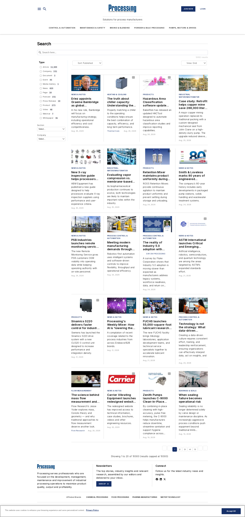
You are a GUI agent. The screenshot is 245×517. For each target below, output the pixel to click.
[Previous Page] (169, 448)
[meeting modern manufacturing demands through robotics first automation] (121, 224)
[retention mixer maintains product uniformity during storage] (157, 156)
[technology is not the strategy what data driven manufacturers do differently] (193, 306)
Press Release (51, 101)
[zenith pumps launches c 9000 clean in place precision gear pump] (157, 379)
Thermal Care (113, 131)
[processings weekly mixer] (121, 306)
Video (47, 109)
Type (42, 62)
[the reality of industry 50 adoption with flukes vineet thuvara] (157, 224)
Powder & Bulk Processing (149, 28)
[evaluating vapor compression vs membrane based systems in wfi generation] (121, 156)
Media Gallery (51, 84)
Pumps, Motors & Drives (182, 28)
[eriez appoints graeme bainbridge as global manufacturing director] (85, 83)
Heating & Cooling (116, 94)
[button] (39, 9)
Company (50, 71)
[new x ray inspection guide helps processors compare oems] (85, 156)
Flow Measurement (81, 391)
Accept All (231, 511)
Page (47, 92)
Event (47, 80)
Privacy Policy (92, 510)
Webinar (48, 114)
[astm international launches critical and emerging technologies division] (193, 224)
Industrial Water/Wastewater (189, 95)
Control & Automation (62, 28)
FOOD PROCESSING (120, 497)
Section (40, 125)
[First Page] (164, 448)
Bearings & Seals (188, 391)
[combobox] (51, 129)
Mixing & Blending (120, 28)
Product (49, 105)
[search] (45, 9)
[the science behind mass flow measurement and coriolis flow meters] (85, 379)
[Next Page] (200, 448)
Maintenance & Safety (92, 28)
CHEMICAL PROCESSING (97, 497)
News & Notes (78, 94)
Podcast (49, 97)
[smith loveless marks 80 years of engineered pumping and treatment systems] (193, 156)
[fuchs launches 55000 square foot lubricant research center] (157, 306)
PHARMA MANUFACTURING (144, 497)
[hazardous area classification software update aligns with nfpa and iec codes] (157, 83)
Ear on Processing (155, 254)
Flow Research (78, 431)
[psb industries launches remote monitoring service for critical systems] (85, 224)
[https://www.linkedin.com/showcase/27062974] (160, 479)
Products (148, 94)
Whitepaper (50, 118)
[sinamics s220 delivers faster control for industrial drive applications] (85, 306)
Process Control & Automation (117, 237)
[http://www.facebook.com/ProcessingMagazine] (157, 479)
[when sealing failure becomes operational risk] (193, 379)
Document (49, 75)
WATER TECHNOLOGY (170, 497)
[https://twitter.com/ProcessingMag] (164, 479)
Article (50, 67)
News (48, 88)
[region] (122, 511)
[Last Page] (205, 448)
